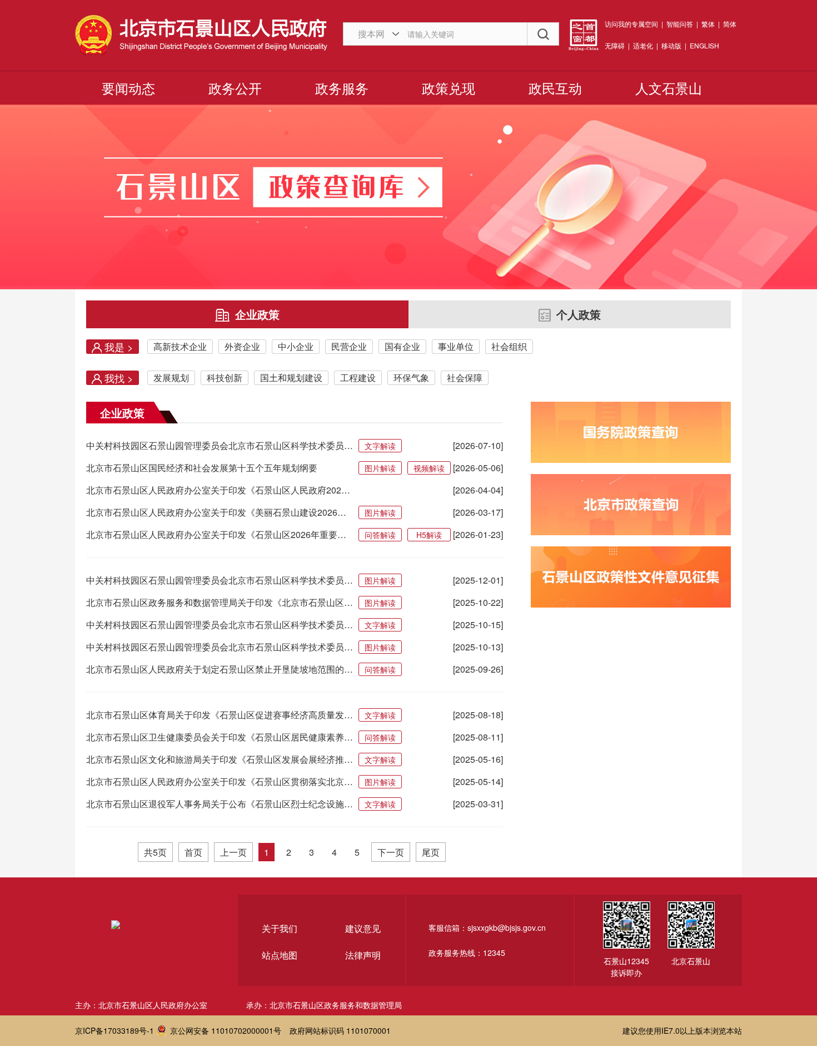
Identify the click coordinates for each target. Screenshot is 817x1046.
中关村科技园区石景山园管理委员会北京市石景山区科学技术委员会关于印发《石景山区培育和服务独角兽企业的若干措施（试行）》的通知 (219, 624)
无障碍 (615, 45)
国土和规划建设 (291, 377)
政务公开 (235, 87)
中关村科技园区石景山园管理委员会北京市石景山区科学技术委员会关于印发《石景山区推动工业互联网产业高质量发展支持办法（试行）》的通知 (219, 580)
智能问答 (679, 23)
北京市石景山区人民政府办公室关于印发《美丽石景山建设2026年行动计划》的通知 (219, 512)
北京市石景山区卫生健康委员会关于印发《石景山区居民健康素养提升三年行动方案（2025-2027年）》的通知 (219, 737)
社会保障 (464, 377)
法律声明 (363, 955)
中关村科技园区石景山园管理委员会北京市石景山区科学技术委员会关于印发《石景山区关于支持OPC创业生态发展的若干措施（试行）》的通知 (219, 445)
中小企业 (295, 346)
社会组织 (509, 346)
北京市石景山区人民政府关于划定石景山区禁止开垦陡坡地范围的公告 (219, 669)
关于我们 (279, 928)
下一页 (390, 852)
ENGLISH (704, 45)
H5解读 (429, 534)
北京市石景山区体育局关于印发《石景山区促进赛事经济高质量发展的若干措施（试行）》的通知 (219, 714)
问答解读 (380, 534)
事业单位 (456, 346)
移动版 (671, 45)
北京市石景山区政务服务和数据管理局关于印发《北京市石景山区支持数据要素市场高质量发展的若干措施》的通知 (219, 602)
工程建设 (358, 377)
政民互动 (555, 87)
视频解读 (429, 467)
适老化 (643, 45)
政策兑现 (448, 87)
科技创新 (224, 377)
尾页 (431, 852)
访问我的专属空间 (631, 23)
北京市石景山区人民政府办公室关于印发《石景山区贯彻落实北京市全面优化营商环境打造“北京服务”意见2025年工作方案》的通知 (219, 781)
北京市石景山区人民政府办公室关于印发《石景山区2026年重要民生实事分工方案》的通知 (219, 534)
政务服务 (341, 87)
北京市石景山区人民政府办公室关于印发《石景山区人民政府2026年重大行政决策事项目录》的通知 (219, 489)
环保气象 (411, 377)
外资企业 (242, 346)
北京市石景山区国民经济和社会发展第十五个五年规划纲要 (201, 467)
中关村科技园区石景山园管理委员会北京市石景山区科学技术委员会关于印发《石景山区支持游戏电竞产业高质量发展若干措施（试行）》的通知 (219, 646)
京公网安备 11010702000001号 (225, 1030)
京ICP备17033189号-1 (114, 1030)
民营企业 (349, 346)
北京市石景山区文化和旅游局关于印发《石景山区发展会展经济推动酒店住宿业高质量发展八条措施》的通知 (219, 759)
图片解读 (380, 467)
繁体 (708, 23)
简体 (729, 23)
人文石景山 (668, 87)
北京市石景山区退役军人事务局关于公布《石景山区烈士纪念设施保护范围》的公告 (219, 803)
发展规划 (171, 377)
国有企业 (402, 346)
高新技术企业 (180, 346)
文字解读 (380, 445)
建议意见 (363, 928)
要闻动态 (128, 87)
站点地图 (279, 955)
